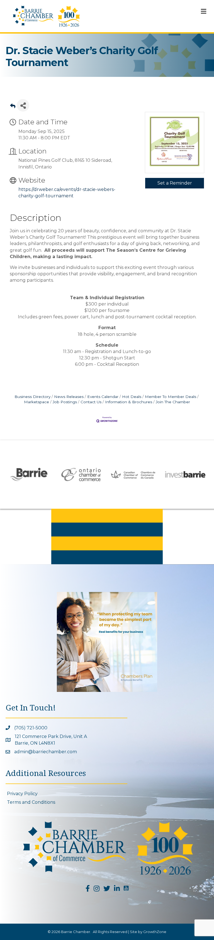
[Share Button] (23, 105)
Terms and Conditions (31, 802)
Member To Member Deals (170, 396)
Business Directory (32, 396)
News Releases (69, 396)
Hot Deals (131, 396)
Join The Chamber (173, 402)
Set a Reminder (174, 183)
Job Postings (65, 402)
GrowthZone (154, 931)
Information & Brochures (128, 402)
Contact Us (91, 402)
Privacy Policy (22, 793)
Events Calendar (102, 396)
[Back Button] (12, 107)
